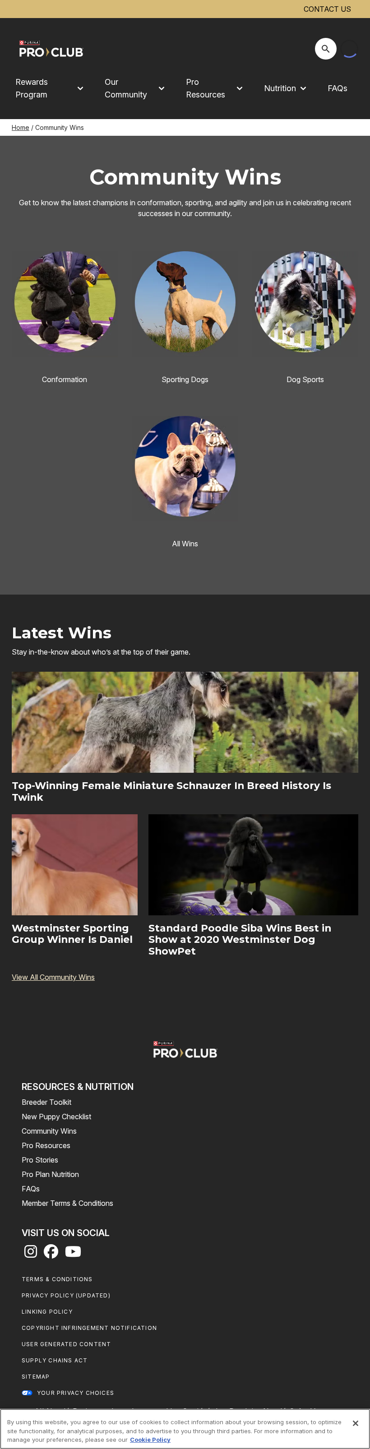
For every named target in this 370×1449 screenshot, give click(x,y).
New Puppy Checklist (56, 1116)
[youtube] (73, 1254)
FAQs (337, 88)
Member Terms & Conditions (67, 1203)
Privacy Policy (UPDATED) (66, 1295)
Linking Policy (47, 1311)
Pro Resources (46, 1145)
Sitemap (36, 1376)
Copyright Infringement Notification (89, 1327)
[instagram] (30, 1254)
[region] (185, 1429)
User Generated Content (66, 1344)
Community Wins (49, 1130)
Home (20, 127)
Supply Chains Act (55, 1360)
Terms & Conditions (57, 1279)
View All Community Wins (53, 977)
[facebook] (51, 1254)
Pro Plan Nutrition (50, 1174)
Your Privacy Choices (75, 1392)
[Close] (355, 1423)
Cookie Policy (150, 1439)
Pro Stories (40, 1159)
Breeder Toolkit (46, 1102)
